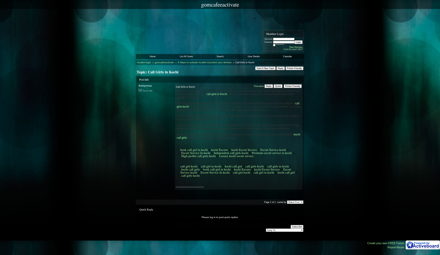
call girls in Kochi (216, 94)
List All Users (186, 56)
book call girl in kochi (194, 150)
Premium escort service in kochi (272, 153)
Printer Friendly (294, 68)
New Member (295, 47)
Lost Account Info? (293, 49)
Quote (278, 86)
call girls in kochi (278, 166)
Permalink (259, 86)
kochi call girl (233, 166)
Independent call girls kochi (231, 153)
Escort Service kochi (273, 150)
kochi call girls (190, 169)
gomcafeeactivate (164, 62)
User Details (254, 56)
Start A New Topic (265, 68)
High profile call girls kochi (198, 156)
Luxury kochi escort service (236, 156)
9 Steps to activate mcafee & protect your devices (205, 62)
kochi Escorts (219, 150)
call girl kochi (188, 166)
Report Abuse (396, 247)
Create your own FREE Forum (385, 243)
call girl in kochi (211, 166)
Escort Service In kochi (195, 153)
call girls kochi (254, 166)
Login (298, 42)
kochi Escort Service (244, 150)
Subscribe (297, 226)
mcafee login (144, 62)
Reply (280, 68)
